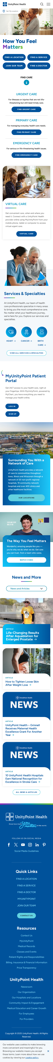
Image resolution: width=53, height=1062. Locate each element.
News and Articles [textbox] (19, 588)
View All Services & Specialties (26, 353)
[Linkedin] (37, 844)
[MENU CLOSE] (48, 4)
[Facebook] (9, 844)
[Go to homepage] (14, 4)
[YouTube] (23, 844)
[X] (16, 844)
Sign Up (12, 414)
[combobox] (26, 588)
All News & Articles (26, 792)
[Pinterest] (44, 844)
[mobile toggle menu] (42, 4)
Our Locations (26, 498)
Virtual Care (27, 234)
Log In (12, 406)
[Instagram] (30, 844)
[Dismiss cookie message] (48, 1051)
